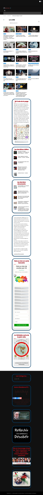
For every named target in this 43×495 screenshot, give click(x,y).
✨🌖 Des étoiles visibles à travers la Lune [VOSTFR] (33, 36)
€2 (21, 291)
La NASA (20, 33)
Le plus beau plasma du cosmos (32, 52)
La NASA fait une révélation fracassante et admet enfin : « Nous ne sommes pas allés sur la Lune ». (8, 94)
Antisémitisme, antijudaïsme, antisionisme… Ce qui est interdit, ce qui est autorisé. (23, 202)
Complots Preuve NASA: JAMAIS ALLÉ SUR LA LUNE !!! (21, 36)
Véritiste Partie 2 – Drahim (23, 173)
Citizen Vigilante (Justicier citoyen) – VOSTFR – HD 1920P (23, 157)
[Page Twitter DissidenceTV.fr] (15, 398)
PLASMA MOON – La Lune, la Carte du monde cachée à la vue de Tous (9, 65)
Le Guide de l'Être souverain (19, 254)
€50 (21, 302)
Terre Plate (9, 15)
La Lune (5, 33)
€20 (21, 299)
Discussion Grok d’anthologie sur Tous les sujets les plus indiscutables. (23, 197)
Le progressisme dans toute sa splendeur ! (23, 162)
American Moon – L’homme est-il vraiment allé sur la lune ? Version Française (21, 65)
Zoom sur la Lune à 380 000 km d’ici (33, 79)
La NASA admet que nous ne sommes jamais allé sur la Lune (21, 79)
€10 (21, 296)
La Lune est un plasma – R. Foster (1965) (8, 52)
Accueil (4, 15)
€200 (21, 308)
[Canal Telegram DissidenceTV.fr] (19, 398)
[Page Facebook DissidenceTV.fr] (13, 398)
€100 (21, 305)
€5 (21, 293)
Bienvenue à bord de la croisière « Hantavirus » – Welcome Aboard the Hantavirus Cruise (22, 168)
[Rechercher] (4, 10)
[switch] (40, 1)
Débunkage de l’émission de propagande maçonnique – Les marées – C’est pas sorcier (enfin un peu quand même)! (8, 37)
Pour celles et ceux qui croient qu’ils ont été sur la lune (8, 79)
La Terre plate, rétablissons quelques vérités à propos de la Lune (21, 52)
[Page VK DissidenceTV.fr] (17, 398)
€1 (21, 288)
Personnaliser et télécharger (21, 141)
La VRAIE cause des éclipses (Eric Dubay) (33, 65)
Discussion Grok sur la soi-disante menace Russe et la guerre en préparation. (23, 192)
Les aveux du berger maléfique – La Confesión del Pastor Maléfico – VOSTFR (23, 152)
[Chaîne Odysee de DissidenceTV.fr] (21, 398)
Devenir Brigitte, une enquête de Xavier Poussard (23, 186)
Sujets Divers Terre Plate (35, 63)
